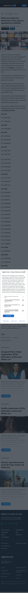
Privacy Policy (22, 321)
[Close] (25, 272)
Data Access (14, 321)
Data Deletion (6, 321)
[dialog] (14, 296)
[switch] (22, 300)
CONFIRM (8, 315)
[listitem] (14, 297)
